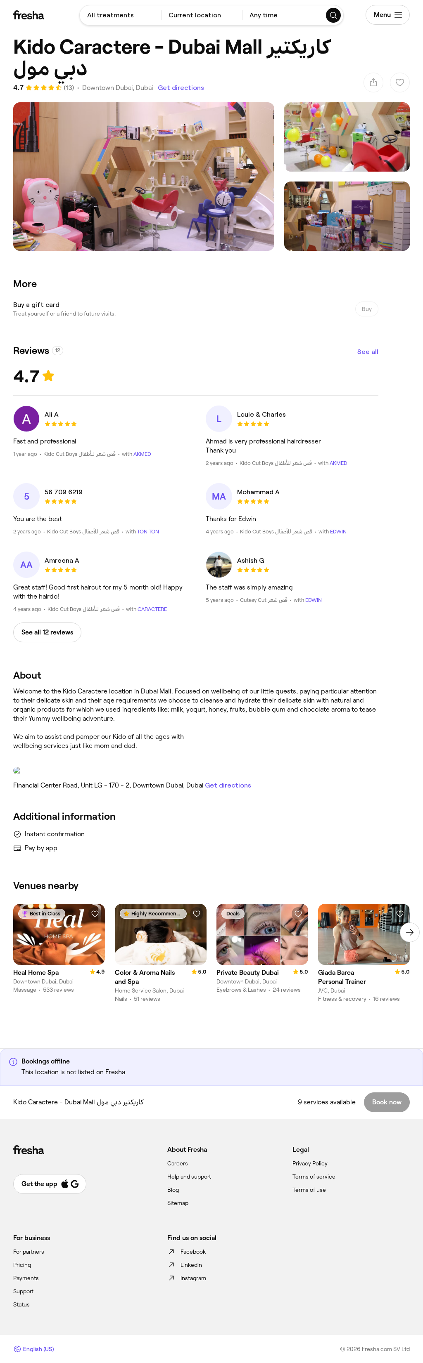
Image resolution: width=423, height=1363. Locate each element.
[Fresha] (28, 15)
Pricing (22, 1265)
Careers (177, 1163)
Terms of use (309, 1189)
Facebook (193, 1251)
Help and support (189, 1176)
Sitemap (177, 1203)
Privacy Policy (310, 1163)
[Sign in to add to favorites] (95, 913)
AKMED (142, 454)
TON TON (148, 531)
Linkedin (191, 1265)
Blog (173, 1189)
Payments (26, 1278)
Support (23, 1291)
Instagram (193, 1278)
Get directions (181, 87)
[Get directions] (195, 770)
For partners (28, 1251)
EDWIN (338, 531)
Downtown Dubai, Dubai (117, 87)
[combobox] (120, 15)
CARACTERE (152, 609)
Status (21, 1304)
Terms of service (313, 1176)
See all (367, 351)
